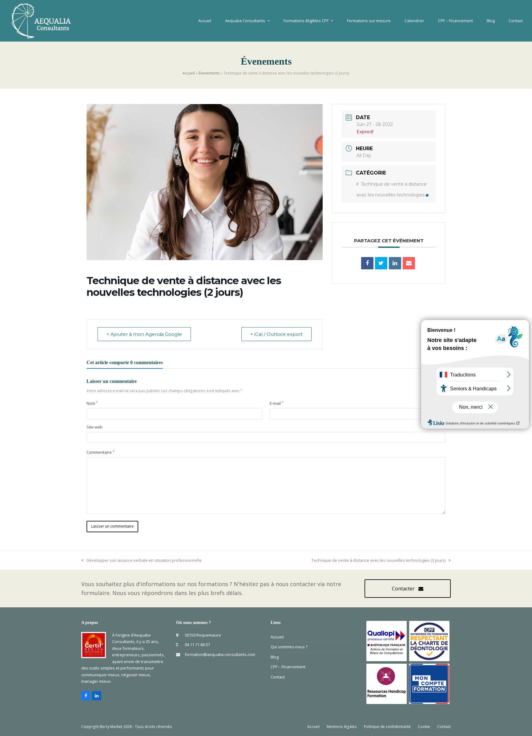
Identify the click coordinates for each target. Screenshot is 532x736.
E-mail (276, 403)
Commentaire (100, 452)
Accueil (189, 73)
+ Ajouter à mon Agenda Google (144, 334)
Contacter (403, 588)
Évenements (209, 73)
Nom (92, 403)
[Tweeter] (381, 263)
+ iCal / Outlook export (276, 334)
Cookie (424, 726)
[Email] (409, 263)
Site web (95, 427)
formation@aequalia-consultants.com (220, 654)
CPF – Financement (288, 667)
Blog (275, 657)
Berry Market (111, 726)
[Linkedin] (395, 263)
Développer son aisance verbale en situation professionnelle (144, 560)
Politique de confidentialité (387, 726)
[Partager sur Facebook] (367, 263)
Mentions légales (342, 726)
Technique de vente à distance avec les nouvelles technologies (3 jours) (378, 560)
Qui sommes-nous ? (289, 647)
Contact (278, 677)
